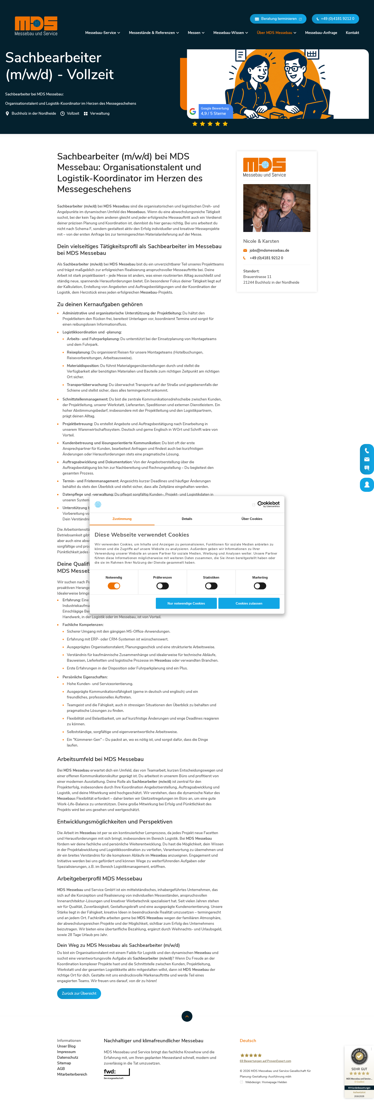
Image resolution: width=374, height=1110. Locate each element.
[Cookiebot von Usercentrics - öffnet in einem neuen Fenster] (261, 504)
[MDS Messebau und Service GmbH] (36, 25)
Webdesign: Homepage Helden (266, 1082)
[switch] (162, 585)
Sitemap (64, 1063)
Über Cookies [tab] (252, 519)
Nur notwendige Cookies (186, 603)
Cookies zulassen (249, 603)
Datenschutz (67, 1057)
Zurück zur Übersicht (79, 993)
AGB (61, 1068)
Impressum (66, 1051)
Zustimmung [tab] (122, 519)
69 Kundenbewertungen (359, 1087)
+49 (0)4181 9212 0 (266, 258)
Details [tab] (187, 519)
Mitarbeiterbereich (72, 1074)
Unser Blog (66, 1046)
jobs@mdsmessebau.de (269, 250)
